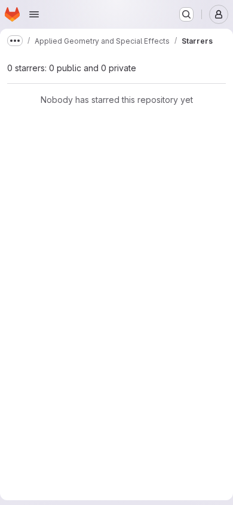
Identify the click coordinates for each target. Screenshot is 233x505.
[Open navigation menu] (34, 14)
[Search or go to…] (186, 14)
